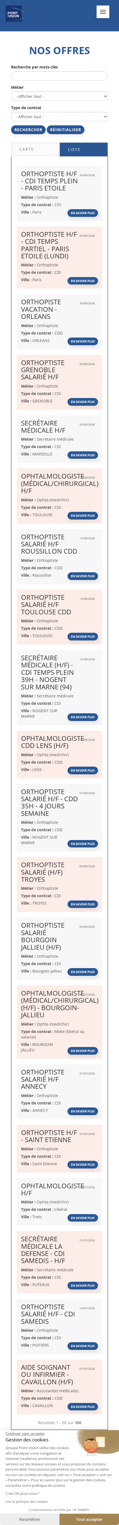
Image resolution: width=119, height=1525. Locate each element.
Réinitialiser (65, 129)
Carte (26, 149)
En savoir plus (83, 213)
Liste (74, 149)
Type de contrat (26, 107)
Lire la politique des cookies (27, 1501)
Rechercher (28, 129)
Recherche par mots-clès (34, 67)
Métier (17, 87)
